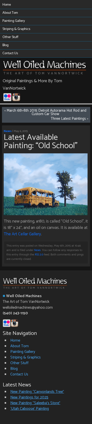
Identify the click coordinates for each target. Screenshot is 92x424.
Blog (5, 45)
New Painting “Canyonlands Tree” (37, 392)
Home (6, 5)
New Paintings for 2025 (29, 397)
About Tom (10, 13)
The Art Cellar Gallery (22, 234)
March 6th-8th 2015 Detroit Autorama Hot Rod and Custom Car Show (46, 112)
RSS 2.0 (39, 254)
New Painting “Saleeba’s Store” (35, 403)
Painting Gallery (13, 21)
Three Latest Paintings (68, 119)
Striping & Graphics (16, 29)
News (8, 131)
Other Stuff (10, 37)
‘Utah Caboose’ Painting (29, 409)
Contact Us (10, 53)
